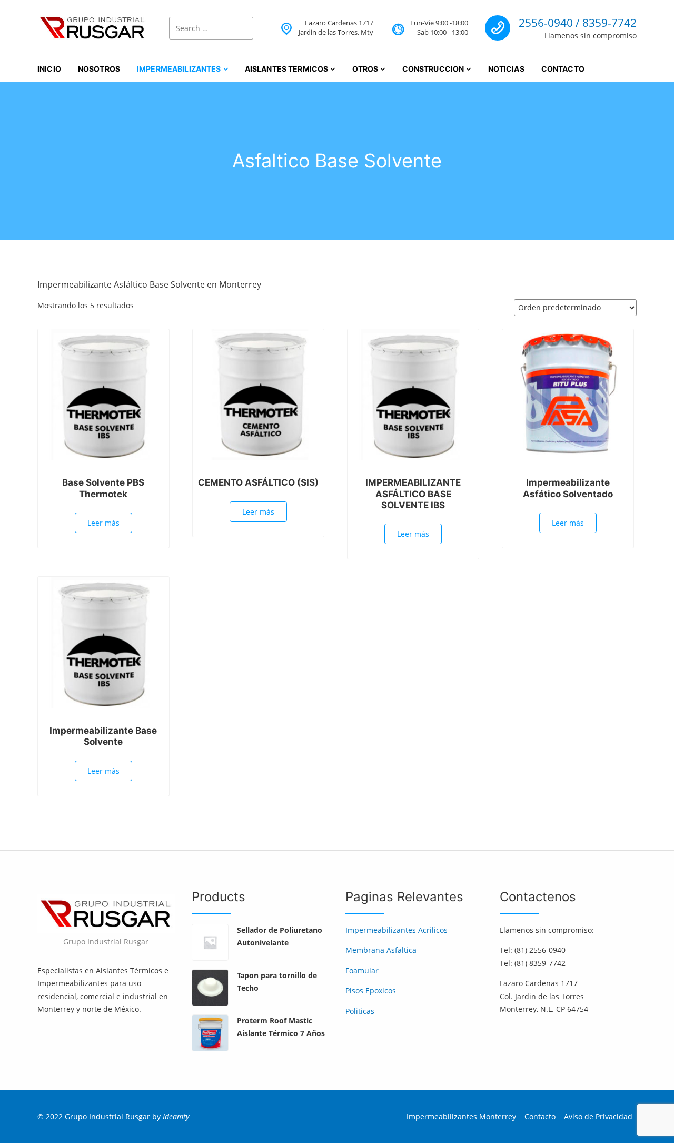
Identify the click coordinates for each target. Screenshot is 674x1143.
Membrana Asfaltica (381, 950)
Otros (365, 68)
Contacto (562, 68)
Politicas (359, 1011)
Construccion (433, 68)
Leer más (103, 523)
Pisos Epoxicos (370, 991)
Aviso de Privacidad (598, 1116)
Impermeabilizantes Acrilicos (396, 930)
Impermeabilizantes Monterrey (461, 1116)
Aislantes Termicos (287, 68)
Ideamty (176, 1116)
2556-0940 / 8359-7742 (578, 22)
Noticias (506, 68)
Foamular (362, 970)
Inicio (49, 68)
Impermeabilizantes (179, 68)
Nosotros (99, 68)
